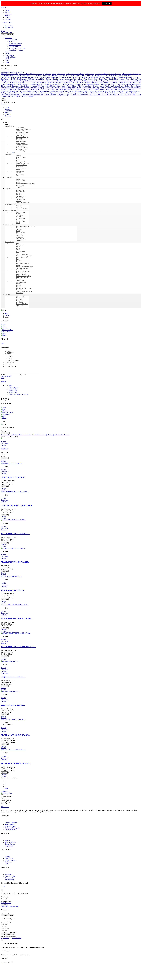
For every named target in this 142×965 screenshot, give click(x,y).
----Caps (50, 93)
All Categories (5, 74)
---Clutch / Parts (11, 89)
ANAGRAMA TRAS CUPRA (13, 590)
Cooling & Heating (10, 826)
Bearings (18, 283)
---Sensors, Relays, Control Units (103, 89)
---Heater (78, 88)
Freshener (19, 158)
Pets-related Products (22, 304)
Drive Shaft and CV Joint (23, 271)
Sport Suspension (21, 141)
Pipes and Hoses (20, 286)
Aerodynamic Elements (22, 144)
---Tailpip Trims (102, 79)
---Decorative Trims (75, 77)
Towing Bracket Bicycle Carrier (25, 202)
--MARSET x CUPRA (124, 95)
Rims (17, 220)
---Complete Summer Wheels (10, 81)
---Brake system (60, 86)
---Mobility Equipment (12, 86)
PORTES (4, 449)
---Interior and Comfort (118, 88)
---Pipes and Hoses (128, 89)
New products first (13, 435)
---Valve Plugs (68, 81)
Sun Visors (19, 229)
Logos (18, 182)
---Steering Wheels (87, 77)
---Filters (68, 86)
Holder (18, 160)
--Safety (21, 84)
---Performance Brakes (23, 75)
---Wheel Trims (59, 81)
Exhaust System (20, 273)
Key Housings (20, 174)
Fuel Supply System (21, 274)
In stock (61, 435)
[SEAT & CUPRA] (7, 330)
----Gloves (69, 93)
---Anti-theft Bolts (35, 75)
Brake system (19, 245)
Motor (18, 249)
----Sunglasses (121, 91)
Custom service (9, 878)
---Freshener (52, 77)
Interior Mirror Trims (22, 168)
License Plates (20, 185)
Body (17, 259)
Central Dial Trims (21, 165)
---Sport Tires (80, 74)
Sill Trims (19, 176)
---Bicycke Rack (105, 81)
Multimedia (19, 205)
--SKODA (48, 74)
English (10, 26)
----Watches (95, 91)
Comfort (18, 155)
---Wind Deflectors (84, 82)
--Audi (27, 74)
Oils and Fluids (20, 251)
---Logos (61, 79)
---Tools (91, 84)
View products (6, 376)
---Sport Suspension (87, 75)
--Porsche (22, 74)
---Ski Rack (113, 81)
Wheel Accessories (21, 218)
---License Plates (92, 79)
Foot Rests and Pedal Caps (23, 129)
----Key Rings (46, 91)
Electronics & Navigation (12, 828)
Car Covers (19, 234)
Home (12, 74)
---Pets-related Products (42, 84)
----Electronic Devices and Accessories (31, 95)
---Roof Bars (84, 81)
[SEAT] (3, 333)
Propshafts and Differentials (23, 288)
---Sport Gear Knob (115, 74)
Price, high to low (53, 435)
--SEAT (54, 74)
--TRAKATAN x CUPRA (96, 95)
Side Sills (18, 169)
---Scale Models (28, 91)
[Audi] (3, 326)
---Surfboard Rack (135, 81)
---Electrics (33, 88)
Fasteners (18, 285)
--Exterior (55, 79)
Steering (18, 279)
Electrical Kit (20, 198)
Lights (18, 248)
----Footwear (43, 93)
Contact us (8, 862)
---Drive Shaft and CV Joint (25, 89)
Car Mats (18, 172)
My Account (8, 874)
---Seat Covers (122, 82)
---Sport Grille (111, 75)
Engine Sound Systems (22, 147)
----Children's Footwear (110, 93)
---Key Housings (21, 79)
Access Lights (20, 171)
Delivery (7, 857)
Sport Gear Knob (21, 134)
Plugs (17, 252)
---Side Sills (11, 79)
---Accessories (37, 91)
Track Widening (20, 151)
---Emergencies (75, 84)
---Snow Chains (99, 84)
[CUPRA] (4, 328)
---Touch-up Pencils (12, 84)
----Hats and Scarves (59, 93)
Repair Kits (19, 290)
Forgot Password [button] (6, 903)
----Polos (21, 93)
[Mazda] (3, 335)
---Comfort (65, 77)
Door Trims (19, 166)
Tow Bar (18, 201)
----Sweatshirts (29, 93)
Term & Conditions (10, 860)
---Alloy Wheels (71, 74)
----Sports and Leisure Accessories (70, 91)
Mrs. (9, 922)
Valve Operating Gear (22, 254)
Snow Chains (19, 305)
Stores (6, 863)
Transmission (19, 293)
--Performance (61, 74)
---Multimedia (15, 77)
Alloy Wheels (20, 127)
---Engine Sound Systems (49, 75)
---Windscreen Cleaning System (113, 86)
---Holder (59, 77)
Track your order (10, 876)
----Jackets (15, 93)
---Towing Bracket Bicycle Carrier (18, 82)
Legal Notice (9, 858)
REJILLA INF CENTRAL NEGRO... (16, 763)
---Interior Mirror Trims (101, 77)
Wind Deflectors (20, 228)
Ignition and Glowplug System (24, 266)
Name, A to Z (23, 435)
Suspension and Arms (22, 268)
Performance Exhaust (22, 132)
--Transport (76, 81)
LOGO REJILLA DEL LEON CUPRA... (17, 505)
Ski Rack (18, 194)
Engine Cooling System (22, 263)
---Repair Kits (118, 89)
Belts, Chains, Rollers (22, 257)
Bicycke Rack (20, 190)
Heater (18, 265)
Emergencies (19, 301)
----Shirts (9, 93)
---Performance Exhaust (102, 74)
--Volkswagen (40, 74)
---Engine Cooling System (67, 88)
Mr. (4, 922)
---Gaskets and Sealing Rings (90, 88)
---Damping (40, 88)
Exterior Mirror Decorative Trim (25, 183)
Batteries (18, 243)
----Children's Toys (123, 93)
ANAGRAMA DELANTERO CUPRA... (17, 618)
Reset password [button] (16, 938)
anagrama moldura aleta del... (13, 677)
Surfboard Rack (20, 199)
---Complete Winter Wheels (27, 81)
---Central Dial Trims (114, 77)
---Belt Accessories (64, 84)
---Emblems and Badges (123, 75)
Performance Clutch (21, 138)
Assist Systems (20, 296)
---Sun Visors (74, 82)
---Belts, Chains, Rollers (51, 88)
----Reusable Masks (131, 91)
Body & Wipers (9, 824)
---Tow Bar (4, 82)
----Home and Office (50, 95)
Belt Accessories (20, 297)
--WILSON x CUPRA (13, 96)
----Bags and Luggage (63, 95)
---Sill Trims (30, 79)
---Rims (38, 81)
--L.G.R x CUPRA (111, 95)
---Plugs (73, 86)
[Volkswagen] (5, 331)
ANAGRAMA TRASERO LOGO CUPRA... (18, 647)
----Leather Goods (86, 91)
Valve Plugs (19, 215)
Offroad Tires (20, 130)
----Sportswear (77, 93)
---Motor (101, 86)
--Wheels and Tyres (135, 79)
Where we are (5, 807)
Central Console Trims (22, 163)
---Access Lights (39, 79)
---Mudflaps (94, 82)
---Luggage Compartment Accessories (58, 82)
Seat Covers (19, 235)
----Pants (36, 93)
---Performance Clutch (100, 75)
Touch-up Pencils (21, 240)
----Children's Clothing (96, 93)
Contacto (107, 3)
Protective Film (20, 232)
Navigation (19, 207)
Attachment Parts (21, 180)
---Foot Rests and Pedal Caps (131, 74)
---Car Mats (48, 79)
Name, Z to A (32, 435)
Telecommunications (21, 209)
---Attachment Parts (70, 79)
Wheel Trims (19, 216)
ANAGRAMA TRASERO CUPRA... (15, 534)
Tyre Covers (19, 237)
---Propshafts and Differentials (83, 89)
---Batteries (94, 86)
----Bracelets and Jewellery (108, 91)
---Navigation (24, 77)
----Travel (73, 95)
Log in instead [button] (5, 938)
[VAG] (3, 324)
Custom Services (10, 844)
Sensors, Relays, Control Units (24, 291)
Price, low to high (42, 435)
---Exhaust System (105, 88)
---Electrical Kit (34, 82)
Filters (18, 246)
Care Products (20, 238)
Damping (18, 260)
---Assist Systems (29, 84)
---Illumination (84, 84)
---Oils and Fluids (49, 86)
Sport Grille (19, 140)
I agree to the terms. (9, 932)
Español (10, 27)
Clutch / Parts (20, 269)
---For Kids (85, 93)
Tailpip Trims (20, 187)
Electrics (18, 262)
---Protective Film (103, 82)
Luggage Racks (20, 191)
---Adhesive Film (81, 79)
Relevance (5, 433)
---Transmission (49, 89)
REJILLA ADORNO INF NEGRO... (15, 735)
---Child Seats (54, 84)
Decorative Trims (21, 157)
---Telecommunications (35, 77)
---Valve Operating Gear (83, 86)
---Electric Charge (24, 86)
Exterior (3, 381)
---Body (131, 86)
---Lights (126, 86)
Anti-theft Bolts (20, 146)
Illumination (19, 302)
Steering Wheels (20, 162)
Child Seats (19, 299)
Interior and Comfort (22, 277)
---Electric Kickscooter (133, 84)
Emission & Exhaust (11, 822)
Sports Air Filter (20, 143)
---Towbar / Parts (39, 89)
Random (66, 435)
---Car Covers (113, 82)
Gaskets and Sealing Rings (23, 276)
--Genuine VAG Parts (37, 86)
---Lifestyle (133, 93)
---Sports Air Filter (74, 75)
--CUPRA (32, 74)
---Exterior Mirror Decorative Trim (118, 79)
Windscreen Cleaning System (24, 256)
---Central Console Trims (128, 77)
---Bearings (70, 89)
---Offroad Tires (89, 74)
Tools (17, 307)
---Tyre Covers (131, 82)
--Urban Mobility (120, 84)
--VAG (16, 74)
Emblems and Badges (22, 137)
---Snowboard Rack (124, 81)
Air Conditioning (21, 282)
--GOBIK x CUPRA (27, 96)
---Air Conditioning (61, 89)
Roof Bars (19, 193)
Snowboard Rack (21, 196)
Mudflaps (18, 231)
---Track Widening (63, 75)
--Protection (42, 82)
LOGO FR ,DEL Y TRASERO (13, 477)
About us (7, 840)
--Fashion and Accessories (15, 91)
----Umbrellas (55, 91)
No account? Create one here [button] (9, 906)
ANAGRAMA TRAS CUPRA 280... (15, 562)
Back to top (5, 791)
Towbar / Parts (20, 280)
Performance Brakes (21, 149)
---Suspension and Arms (22, 88)
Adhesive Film (20, 179)
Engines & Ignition (10, 829)
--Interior (45, 77)
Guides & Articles (10, 842)
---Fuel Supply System (133, 88)
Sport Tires (19, 135)
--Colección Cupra (82, 95)
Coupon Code (9, 846)
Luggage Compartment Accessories (25, 226)
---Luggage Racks (93, 81)
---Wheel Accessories (47, 81)
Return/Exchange (10, 880)
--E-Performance (109, 84)
